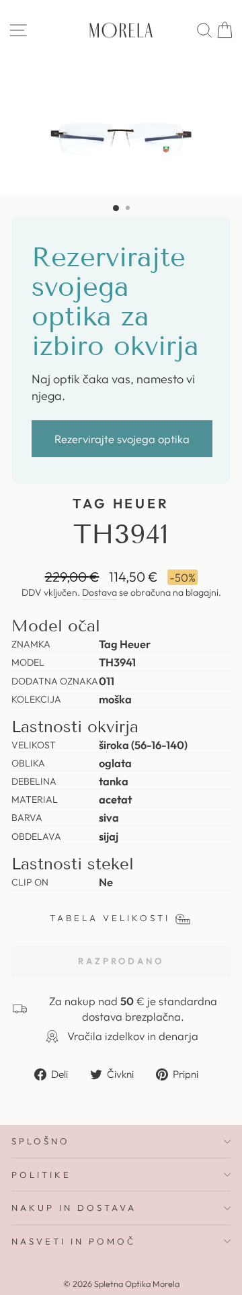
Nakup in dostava (73, 1207)
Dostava (99, 592)
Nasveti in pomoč (73, 1241)
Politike (41, 1174)
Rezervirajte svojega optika (122, 439)
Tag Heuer (121, 503)
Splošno (40, 1141)
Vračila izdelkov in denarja (132, 1036)
